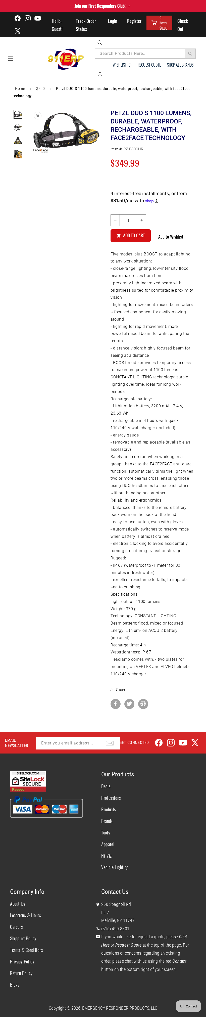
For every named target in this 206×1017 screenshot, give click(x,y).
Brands (107, 821)
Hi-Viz (106, 855)
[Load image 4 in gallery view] (18, 154)
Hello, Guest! (57, 24)
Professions (111, 797)
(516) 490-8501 (115, 928)
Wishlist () (122, 65)
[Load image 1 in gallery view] (18, 114)
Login (112, 20)
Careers (16, 926)
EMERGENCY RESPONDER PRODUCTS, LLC (119, 1008)
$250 (40, 88)
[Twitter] (129, 704)
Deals (106, 786)
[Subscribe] (110, 743)
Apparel (107, 844)
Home (20, 88)
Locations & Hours (25, 915)
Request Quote (149, 65)
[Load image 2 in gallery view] (18, 127)
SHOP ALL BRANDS (180, 65)
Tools (105, 832)
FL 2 (105, 912)
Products (108, 809)
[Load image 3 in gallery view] (18, 141)
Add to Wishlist (170, 236)
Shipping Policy (23, 938)
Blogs (15, 984)
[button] (159, 23)
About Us (17, 903)
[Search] (190, 54)
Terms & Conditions (26, 950)
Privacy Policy (22, 961)
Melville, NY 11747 (118, 920)
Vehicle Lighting (115, 867)
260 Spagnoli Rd (116, 904)
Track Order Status (86, 24)
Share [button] (120, 689)
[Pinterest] (143, 704)
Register (134, 20)
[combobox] (145, 54)
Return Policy (21, 973)
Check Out (182, 24)
